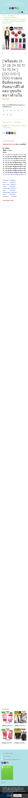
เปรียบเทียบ (18, 122)
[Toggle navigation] (26, 12)
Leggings (23, 125)
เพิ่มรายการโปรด (7, 122)
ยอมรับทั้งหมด (17, 795)
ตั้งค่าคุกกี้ (9, 795)
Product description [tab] (8, 141)
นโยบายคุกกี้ (10, 792)
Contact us (4, 785)
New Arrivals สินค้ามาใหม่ (14, 125)
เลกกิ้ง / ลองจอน (7, 127)
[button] (18, 12)
